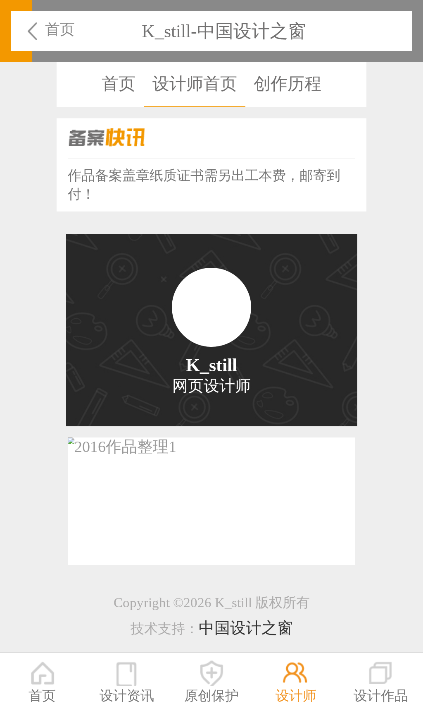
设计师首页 (194, 84)
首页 (60, 29)
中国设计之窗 (246, 628)
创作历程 (287, 84)
